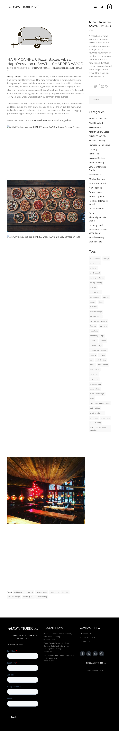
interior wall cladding (98, 350)
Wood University (96, 237)
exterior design (96, 311)
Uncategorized (96, 225)
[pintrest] (88, 653)
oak (91, 360)
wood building (95, 423)
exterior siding (95, 316)
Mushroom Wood (97, 183)
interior (65, 592)
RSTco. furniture (96, 208)
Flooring (93, 149)
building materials (97, 278)
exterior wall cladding (98, 321)
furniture (103, 326)
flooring (93, 326)
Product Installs (74, 68)
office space (94, 369)
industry (93, 340)
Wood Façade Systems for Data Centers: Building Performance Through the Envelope (56, 646)
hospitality (94, 331)
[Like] (8, 70)
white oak (94, 418)
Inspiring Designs (97, 158)
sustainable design (97, 394)
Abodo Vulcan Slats (98, 118)
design (92, 302)
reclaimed (94, 374)
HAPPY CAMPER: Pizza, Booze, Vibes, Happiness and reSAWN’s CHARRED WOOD (45, 61)
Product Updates (97, 196)
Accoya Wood (95, 127)
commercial (54, 592)
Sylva (91, 213)
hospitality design (97, 336)
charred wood (41, 592)
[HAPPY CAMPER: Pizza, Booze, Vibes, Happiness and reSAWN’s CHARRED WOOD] (33, 36)
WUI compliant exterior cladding (99, 428)
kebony (93, 355)
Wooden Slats (95, 241)
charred (30, 592)
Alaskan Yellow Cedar (99, 131)
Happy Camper (14, 76)
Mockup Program (97, 179)
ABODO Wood (96, 123)
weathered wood (96, 413)
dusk (100, 302)
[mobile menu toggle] (95, 6)
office (92, 365)
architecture (19, 592)
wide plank (105, 418)
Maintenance (95, 174)
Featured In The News (99, 145)
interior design (14, 596)
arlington (93, 268)
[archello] (101, 653)
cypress (106, 297)
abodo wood (95, 258)
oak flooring (101, 360)
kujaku (102, 355)
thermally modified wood (100, 403)
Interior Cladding (96, 162)
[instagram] (95, 653)
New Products (95, 187)
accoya (106, 258)
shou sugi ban (28, 596)
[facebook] (82, 653)
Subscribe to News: (15, 644)
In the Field (94, 153)
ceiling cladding (96, 283)
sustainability (95, 389)
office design (103, 365)
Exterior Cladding (97, 140)
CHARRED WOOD (59, 68)
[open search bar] (102, 7)
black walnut (95, 273)
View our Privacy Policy (95, 670)
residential (94, 379)
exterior (93, 307)
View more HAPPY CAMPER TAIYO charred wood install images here (39, 120)
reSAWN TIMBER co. (42, 68)
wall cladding (42, 596)
